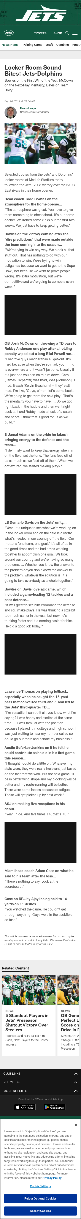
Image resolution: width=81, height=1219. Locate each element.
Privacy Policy (52, 1177)
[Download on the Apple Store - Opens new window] (25, 1107)
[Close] (76, 1125)
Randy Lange (28, 108)
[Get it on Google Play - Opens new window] (54, 1109)
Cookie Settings (40, 1186)
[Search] (67, 33)
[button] (40, 315)
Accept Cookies (40, 1211)
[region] (40, 1169)
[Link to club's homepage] (8, 31)
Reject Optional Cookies (40, 1198)
